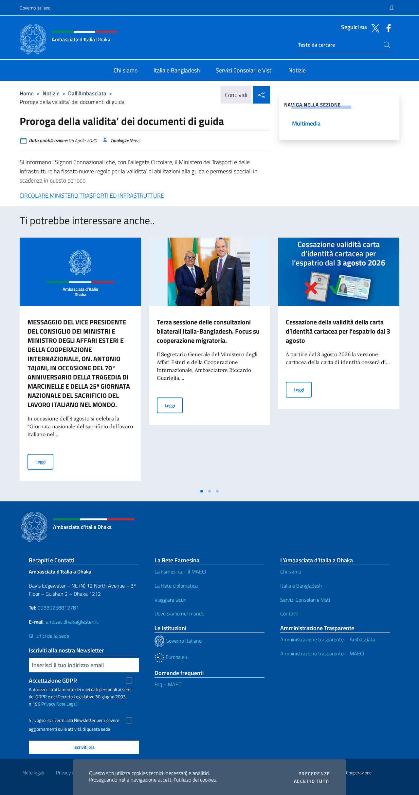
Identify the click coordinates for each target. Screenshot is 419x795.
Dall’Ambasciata (87, 93)
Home (27, 93)
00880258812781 (58, 607)
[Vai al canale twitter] (373, 27)
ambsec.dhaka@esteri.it (72, 622)
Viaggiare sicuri (170, 600)
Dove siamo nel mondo (179, 613)
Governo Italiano (35, 7)
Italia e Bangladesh (301, 586)
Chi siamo (290, 571)
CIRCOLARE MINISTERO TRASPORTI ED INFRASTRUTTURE (92, 195)
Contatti (289, 613)
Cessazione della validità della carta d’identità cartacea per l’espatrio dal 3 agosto (338, 331)
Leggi (44, 461)
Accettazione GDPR (53, 680)
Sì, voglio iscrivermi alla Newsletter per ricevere (74, 720)
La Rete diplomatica (176, 586)
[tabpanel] (80, 361)
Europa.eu (175, 657)
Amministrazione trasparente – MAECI (322, 653)
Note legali (33, 772)
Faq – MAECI (169, 684)
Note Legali (67, 703)
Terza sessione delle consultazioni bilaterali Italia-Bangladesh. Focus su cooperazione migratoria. (208, 331)
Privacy (48, 703)
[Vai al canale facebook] (386, 27)
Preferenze (314, 773)
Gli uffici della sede (49, 636)
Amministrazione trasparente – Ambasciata (327, 639)
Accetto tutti (312, 781)
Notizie (51, 93)
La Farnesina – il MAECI (180, 571)
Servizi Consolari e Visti (305, 600)
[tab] (201, 491)
